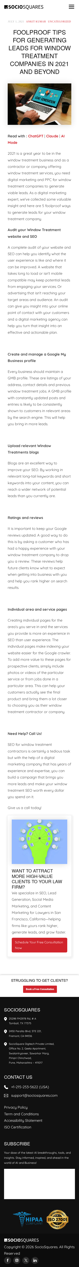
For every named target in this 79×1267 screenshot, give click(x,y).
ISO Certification (17, 1127)
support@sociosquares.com (34, 1095)
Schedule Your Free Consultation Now (39, 945)
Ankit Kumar (36, 21)
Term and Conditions (21, 1114)
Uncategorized (59, 21)
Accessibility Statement (23, 1120)
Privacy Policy (16, 1107)
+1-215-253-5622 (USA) (30, 1087)
